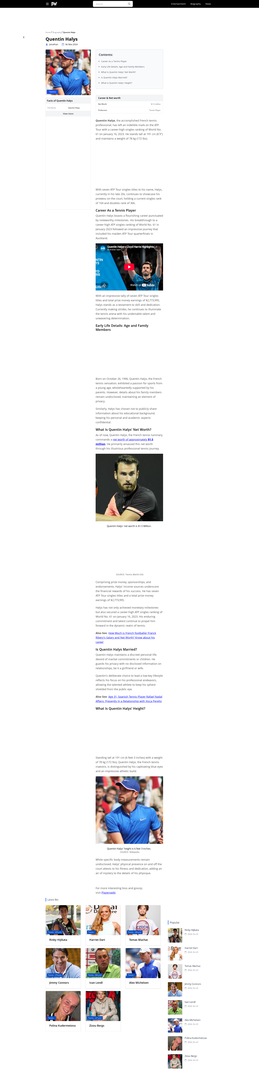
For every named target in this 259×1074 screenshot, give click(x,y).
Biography (196, 3)
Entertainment (178, 3)
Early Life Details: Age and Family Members (122, 66)
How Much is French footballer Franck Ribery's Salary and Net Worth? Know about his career (126, 637)
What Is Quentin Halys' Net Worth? (118, 72)
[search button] (129, 4)
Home (48, 32)
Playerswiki (108, 892)
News (208, 3)
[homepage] (54, 4)
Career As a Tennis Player (114, 61)
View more (68, 113)
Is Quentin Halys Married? (114, 77)
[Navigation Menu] (47, 4)
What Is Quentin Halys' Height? (116, 82)
